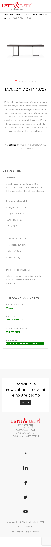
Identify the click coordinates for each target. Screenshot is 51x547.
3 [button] (24, 82)
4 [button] (27, 82)
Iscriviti (25, 402)
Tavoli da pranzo (25, 149)
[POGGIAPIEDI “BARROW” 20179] (47, 24)
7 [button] (37, 82)
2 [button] (21, 82)
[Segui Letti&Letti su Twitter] (25, 497)
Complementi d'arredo (19, 14)
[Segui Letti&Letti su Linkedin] (25, 468)
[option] (25, 51)
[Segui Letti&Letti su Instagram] (25, 454)
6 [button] (34, 82)
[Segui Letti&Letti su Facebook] (25, 482)
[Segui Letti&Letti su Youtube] (25, 511)
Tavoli (34, 14)
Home (5, 14)
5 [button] (31, 82)
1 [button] (18, 82)
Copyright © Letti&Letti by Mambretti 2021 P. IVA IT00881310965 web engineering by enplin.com (25, 527)
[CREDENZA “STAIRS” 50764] (4, 24)
